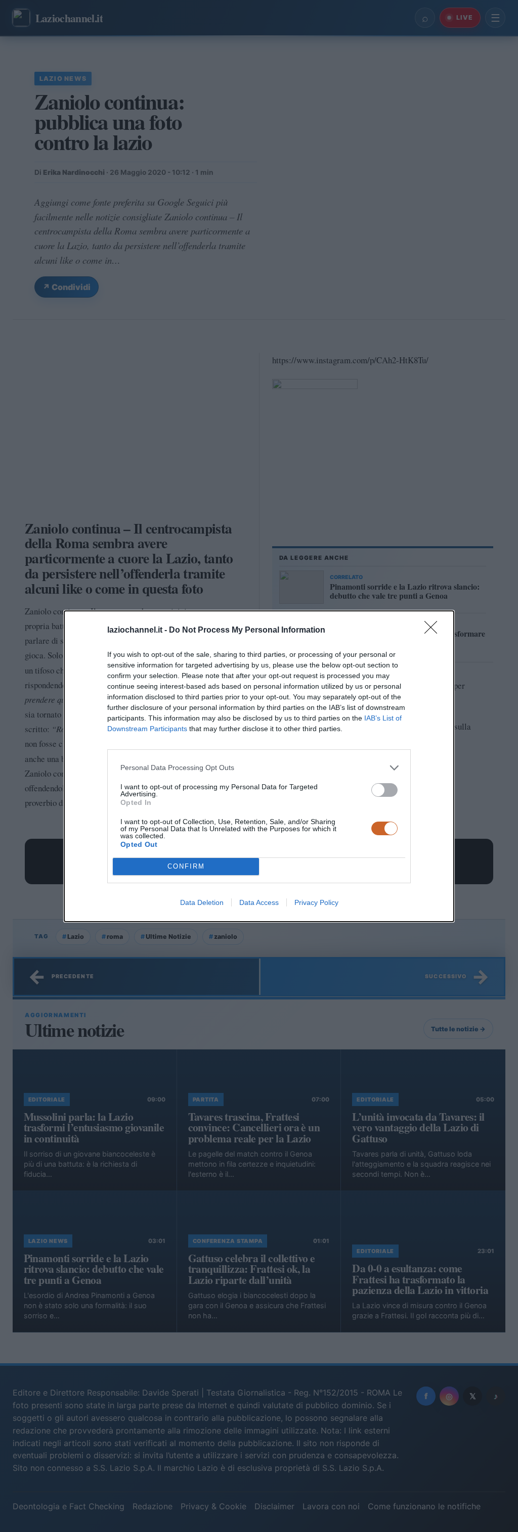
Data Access (259, 902)
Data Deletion (202, 902)
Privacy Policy (316, 902)
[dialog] (259, 766)
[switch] (384, 790)
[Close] (434, 630)
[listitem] (259, 767)
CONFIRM (186, 866)
